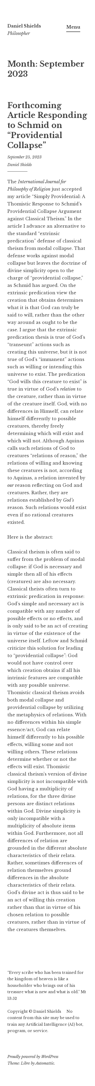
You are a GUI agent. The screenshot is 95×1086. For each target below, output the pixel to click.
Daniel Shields (24, 26)
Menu (73, 27)
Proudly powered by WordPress (32, 1056)
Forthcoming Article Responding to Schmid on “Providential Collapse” (47, 125)
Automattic (44, 1063)
